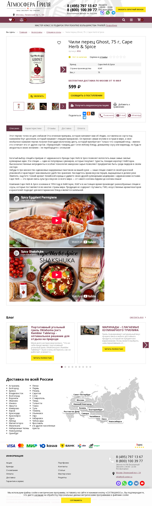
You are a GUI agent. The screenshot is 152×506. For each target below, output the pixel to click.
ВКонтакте (136, 483)
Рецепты (62, 477)
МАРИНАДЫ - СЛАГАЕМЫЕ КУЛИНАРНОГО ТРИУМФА (120, 328)
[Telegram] (84, 117)
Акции (9, 462)
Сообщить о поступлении (86, 95)
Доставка (10, 477)
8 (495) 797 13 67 (82, 5)
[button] (63, 70)
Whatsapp (124, 483)
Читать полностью (42, 358)
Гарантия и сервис (15, 481)
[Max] (102, 13)
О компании (12, 470)
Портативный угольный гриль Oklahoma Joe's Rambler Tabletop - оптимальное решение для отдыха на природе (50, 333)
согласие (38, 495)
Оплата (9, 473)
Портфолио (63, 462)
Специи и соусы (53, 32)
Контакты (63, 466)
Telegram (130, 483)
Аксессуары (36, 32)
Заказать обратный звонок (131, 9)
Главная (23, 32)
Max (118, 483)
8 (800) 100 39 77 (82, 9)
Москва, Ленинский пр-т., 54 (30, 14)
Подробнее (111, 25)
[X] (93, 113)
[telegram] (113, 13)
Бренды (10, 466)
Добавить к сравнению (121, 105)
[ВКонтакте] (84, 113)
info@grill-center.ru (124, 477)
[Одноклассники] (88, 113)
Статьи (61, 470)
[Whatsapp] (108, 13)
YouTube (142, 483)
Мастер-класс (64, 473)
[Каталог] (131, 20)
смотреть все (137, 317)
